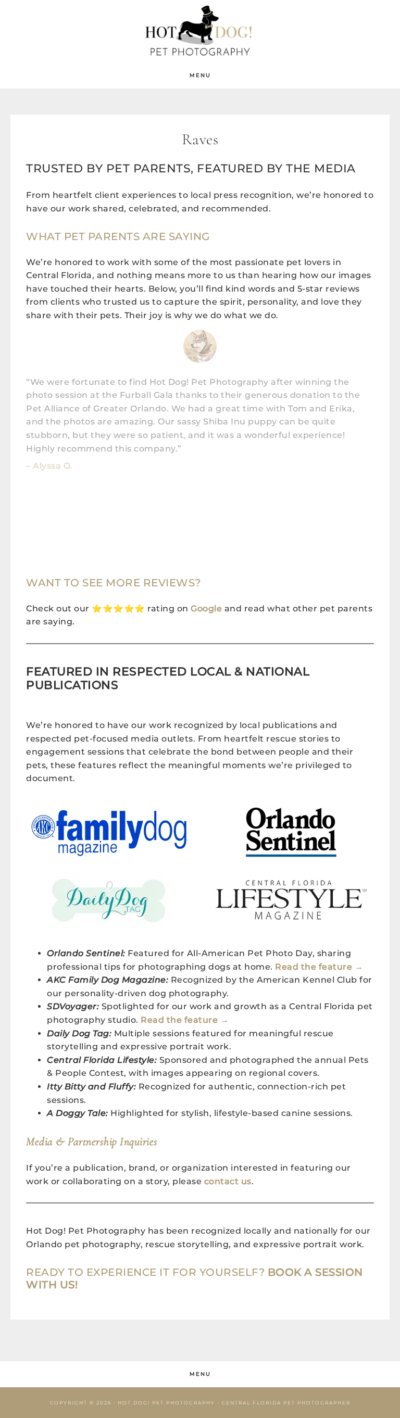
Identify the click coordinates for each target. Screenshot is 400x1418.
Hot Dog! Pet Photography (200, 31)
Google (206, 608)
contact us (228, 1181)
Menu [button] (200, 75)
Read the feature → (319, 967)
